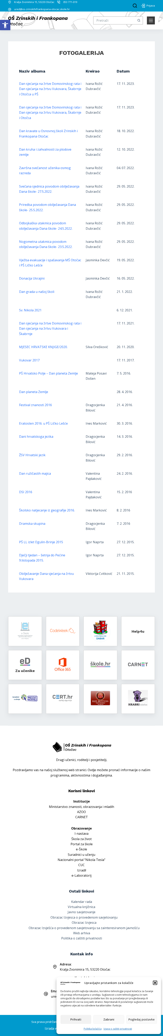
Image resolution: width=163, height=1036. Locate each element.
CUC (81, 865)
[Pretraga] (135, 6)
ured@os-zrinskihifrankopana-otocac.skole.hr (42, 9)
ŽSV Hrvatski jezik (32, 455)
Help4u (138, 631)
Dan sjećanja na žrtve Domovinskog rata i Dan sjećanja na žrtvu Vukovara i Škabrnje (50, 328)
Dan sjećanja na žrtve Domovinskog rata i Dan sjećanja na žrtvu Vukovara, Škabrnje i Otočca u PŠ (50, 88)
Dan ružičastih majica (35, 473)
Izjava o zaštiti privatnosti (118, 1028)
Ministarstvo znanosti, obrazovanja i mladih (81, 807)
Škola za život (81, 839)
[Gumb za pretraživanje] (139, 20)
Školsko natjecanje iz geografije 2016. (47, 510)
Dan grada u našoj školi (36, 291)
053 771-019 (70, 2)
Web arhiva (81, 933)
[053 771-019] (58, 2)
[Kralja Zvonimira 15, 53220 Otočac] (9, 2)
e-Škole (81, 849)
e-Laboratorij (81, 875)
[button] (5, 25)
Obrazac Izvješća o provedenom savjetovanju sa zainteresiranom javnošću (84, 928)
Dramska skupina (32, 523)
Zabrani (108, 1019)
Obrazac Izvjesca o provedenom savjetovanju (83, 917)
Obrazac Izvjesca (84, 922)
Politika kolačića (93, 1028)
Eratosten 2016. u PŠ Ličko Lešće (43, 423)
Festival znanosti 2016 (35, 405)
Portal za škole (82, 844)
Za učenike (25, 671)
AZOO (81, 812)
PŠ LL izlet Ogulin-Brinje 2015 (41, 542)
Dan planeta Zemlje (33, 392)
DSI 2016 (25, 492)
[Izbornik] (151, 20)
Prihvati (75, 1019)
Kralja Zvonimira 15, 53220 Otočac (34, 2)
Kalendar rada (81, 901)
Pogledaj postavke (141, 1019)
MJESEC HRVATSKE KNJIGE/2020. (43, 347)
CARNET (81, 817)
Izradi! (81, 870)
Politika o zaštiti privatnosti (81, 938)
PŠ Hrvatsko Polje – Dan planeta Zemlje (48, 373)
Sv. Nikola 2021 (30, 310)
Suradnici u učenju (81, 854)
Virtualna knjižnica (81, 907)
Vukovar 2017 (29, 360)
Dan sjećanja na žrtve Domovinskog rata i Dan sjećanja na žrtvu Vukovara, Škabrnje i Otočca (50, 112)
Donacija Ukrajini (32, 278)
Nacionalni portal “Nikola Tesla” (81, 860)
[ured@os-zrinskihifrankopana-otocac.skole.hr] (9, 9)
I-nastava (81, 833)
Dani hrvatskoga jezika (36, 436)
